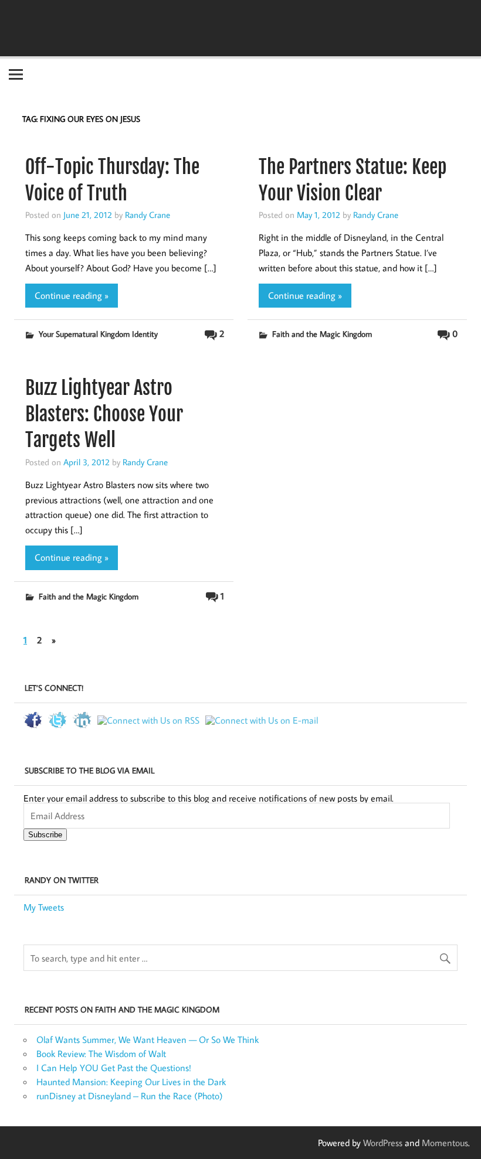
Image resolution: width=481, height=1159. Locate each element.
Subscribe (45, 834)
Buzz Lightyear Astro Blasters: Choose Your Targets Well (104, 414)
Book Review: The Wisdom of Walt (101, 1053)
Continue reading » (72, 295)
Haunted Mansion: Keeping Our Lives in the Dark (131, 1082)
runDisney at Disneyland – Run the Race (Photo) (129, 1096)
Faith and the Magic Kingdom (322, 333)
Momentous (445, 1142)
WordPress (382, 1142)
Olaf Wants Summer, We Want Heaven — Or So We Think (147, 1039)
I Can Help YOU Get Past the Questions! (113, 1067)
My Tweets (43, 907)
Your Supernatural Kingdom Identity (98, 333)
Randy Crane (147, 214)
